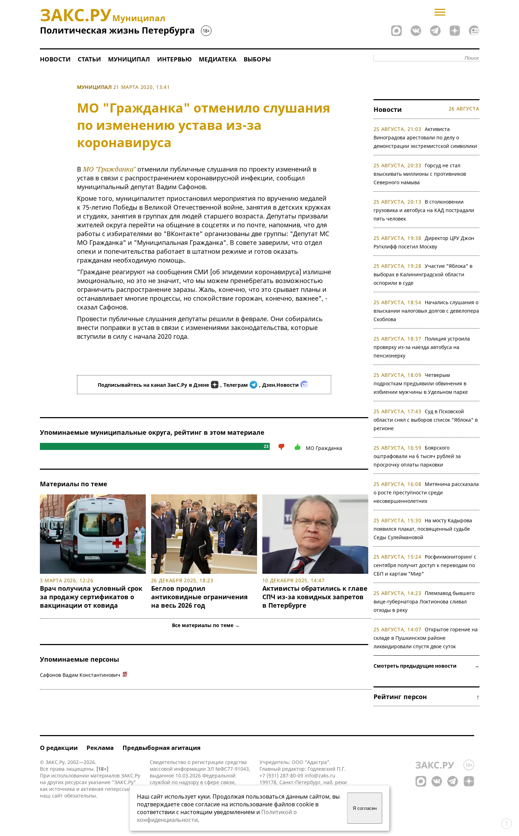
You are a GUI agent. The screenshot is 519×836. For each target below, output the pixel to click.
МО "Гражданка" (109, 169)
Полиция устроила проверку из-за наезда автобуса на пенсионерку (422, 347)
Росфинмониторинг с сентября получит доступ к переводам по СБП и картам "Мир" (425, 565)
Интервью (174, 59)
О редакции (59, 748)
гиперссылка (120, 789)
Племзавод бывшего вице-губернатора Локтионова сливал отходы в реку (424, 601)
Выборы (257, 59)
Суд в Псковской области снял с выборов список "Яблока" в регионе (426, 420)
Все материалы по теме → (206, 625)
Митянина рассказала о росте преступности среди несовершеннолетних (426, 492)
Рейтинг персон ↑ (426, 696)
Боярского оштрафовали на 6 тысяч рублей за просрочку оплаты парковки (417, 456)
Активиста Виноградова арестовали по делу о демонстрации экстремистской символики (425, 137)
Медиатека (218, 59)
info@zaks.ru (320, 775)
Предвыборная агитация (162, 748)
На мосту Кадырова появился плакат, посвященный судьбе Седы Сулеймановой (423, 529)
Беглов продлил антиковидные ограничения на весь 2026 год (199, 596)
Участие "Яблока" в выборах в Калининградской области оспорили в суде (423, 274)
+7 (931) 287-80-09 (281, 775)
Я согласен (365, 808)
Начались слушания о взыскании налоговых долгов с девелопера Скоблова (426, 311)
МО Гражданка (324, 448)
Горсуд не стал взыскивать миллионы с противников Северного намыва (420, 174)
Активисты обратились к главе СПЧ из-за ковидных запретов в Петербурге (315, 596)
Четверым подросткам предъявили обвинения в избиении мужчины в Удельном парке (421, 383)
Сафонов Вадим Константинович (80, 675)
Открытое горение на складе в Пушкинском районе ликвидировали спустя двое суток (426, 638)
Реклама (100, 748)
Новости (55, 59)
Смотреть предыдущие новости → (426, 665)
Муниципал (129, 59)
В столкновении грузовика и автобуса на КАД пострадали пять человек (424, 210)
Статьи (89, 59)
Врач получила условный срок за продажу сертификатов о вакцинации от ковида (91, 596)
